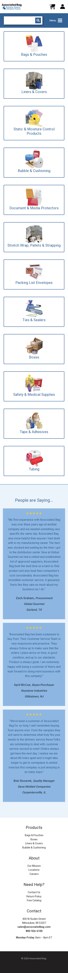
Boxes (34, 839)
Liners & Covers (34, 843)
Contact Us (34, 892)
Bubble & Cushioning (34, 847)
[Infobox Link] (34, 46)
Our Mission (34, 865)
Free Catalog (34, 900)
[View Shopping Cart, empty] (52, 8)
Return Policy (34, 896)
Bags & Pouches (34, 835)
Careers (34, 874)
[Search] (38, 20)
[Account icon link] (62, 6)
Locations (34, 869)
